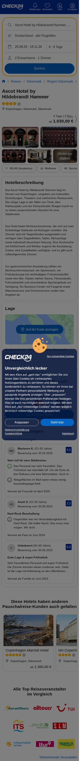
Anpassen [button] (22, 422)
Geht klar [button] (57, 422)
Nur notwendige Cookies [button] (60, 356)
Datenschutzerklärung (17, 429)
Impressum (68, 433)
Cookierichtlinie (13, 433)
